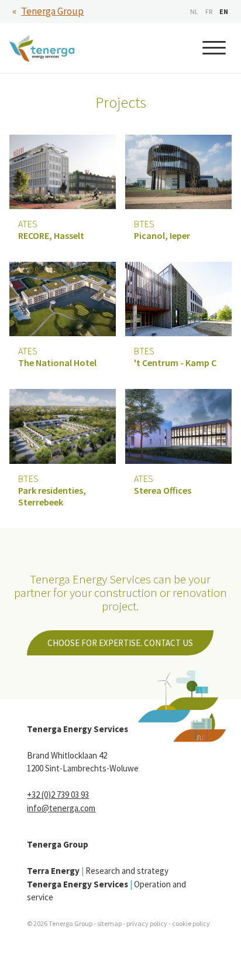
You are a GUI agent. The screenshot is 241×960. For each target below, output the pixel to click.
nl (194, 11)
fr (208, 11)
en (223, 11)
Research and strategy (97, 870)
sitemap (109, 923)
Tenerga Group (52, 11)
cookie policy (191, 923)
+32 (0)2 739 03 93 (58, 794)
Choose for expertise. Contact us (120, 642)
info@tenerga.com (61, 808)
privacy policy (146, 923)
